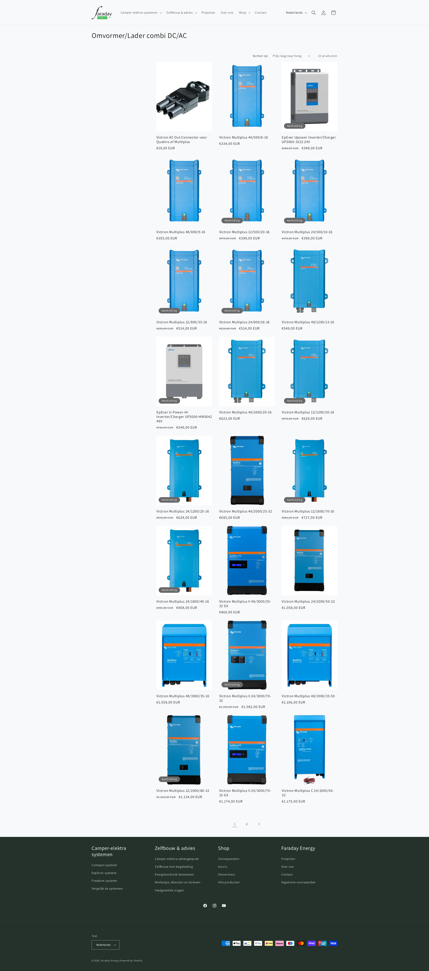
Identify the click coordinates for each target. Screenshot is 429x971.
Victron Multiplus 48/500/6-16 (243, 137)
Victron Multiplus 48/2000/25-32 (245, 511)
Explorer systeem (104, 873)
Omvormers (226, 874)
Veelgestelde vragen (169, 890)
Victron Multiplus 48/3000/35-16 (182, 696)
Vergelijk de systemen (107, 888)
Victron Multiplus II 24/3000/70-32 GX (245, 792)
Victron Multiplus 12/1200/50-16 (308, 412)
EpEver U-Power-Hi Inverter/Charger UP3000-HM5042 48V (184, 416)
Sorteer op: (260, 56)
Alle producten (229, 882)
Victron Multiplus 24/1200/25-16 (182, 511)
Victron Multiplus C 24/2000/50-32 (308, 792)
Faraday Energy (110, 960)
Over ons (287, 867)
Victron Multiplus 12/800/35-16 (181, 322)
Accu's (222, 867)
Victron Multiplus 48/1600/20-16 (245, 412)
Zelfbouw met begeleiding (174, 867)
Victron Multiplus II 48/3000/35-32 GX (245, 603)
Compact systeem (104, 865)
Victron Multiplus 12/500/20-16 (244, 232)
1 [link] (235, 823)
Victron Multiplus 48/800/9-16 (180, 232)
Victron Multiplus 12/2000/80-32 (182, 790)
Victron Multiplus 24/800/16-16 (244, 322)
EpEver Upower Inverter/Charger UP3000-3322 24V (309, 139)
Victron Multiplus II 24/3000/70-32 (245, 698)
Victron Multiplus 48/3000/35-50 (308, 696)
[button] (141, 12)
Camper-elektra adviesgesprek (177, 859)
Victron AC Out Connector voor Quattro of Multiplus (181, 139)
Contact (287, 874)
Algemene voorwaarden (298, 882)
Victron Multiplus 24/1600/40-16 (182, 601)
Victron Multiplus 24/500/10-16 (307, 232)
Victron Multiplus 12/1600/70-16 (308, 511)
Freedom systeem (104, 881)
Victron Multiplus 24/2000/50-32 (308, 601)
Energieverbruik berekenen (174, 874)
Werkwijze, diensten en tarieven (178, 882)
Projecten (288, 859)
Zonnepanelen (228, 859)
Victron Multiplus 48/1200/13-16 (308, 322)
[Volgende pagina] (259, 824)
